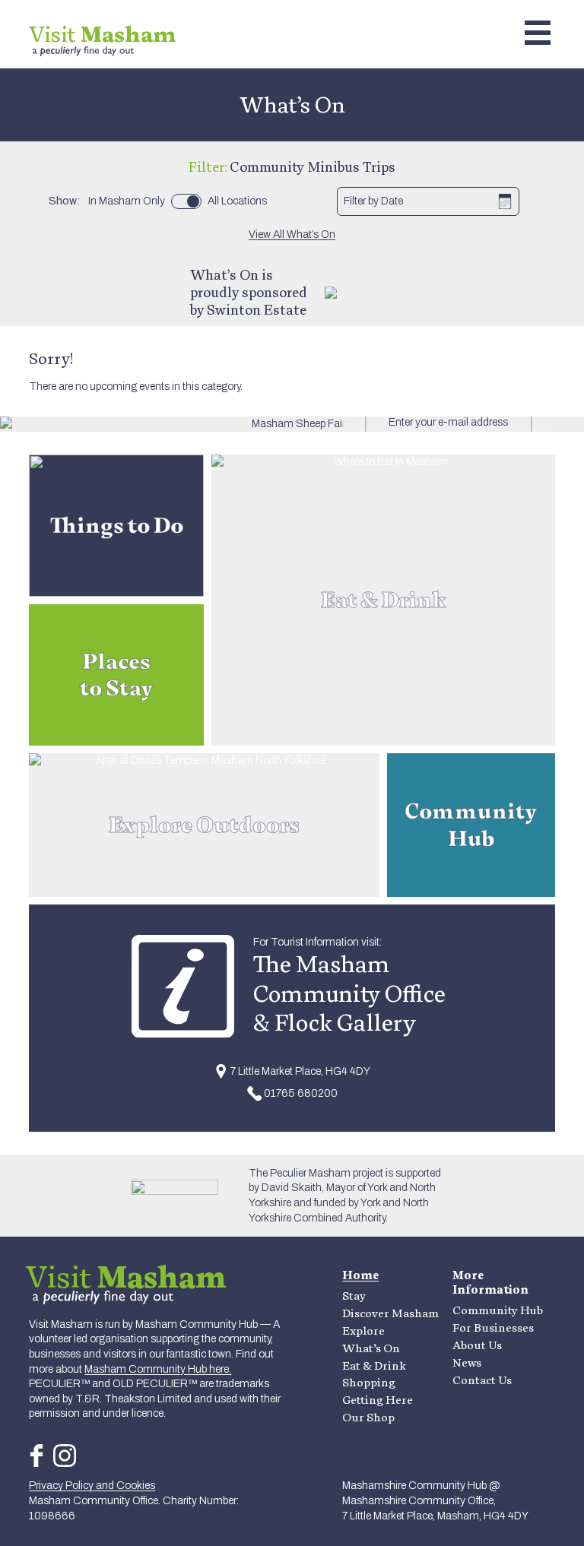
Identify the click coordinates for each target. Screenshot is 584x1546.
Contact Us (482, 1380)
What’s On (371, 1348)
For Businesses (493, 1327)
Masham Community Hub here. (157, 1369)
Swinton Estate (256, 309)
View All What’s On (292, 234)
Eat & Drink (374, 1365)
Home (360, 1275)
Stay (354, 1296)
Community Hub (497, 1310)
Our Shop (368, 1417)
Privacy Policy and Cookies (92, 1485)
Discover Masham (390, 1313)
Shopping (368, 1382)
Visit (102, 34)
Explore (363, 1330)
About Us (477, 1345)
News (466, 1362)
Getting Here (377, 1400)
